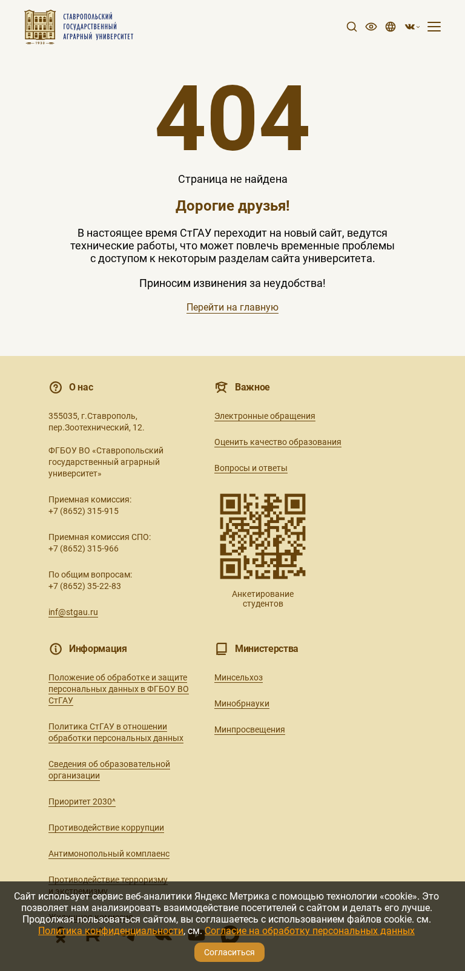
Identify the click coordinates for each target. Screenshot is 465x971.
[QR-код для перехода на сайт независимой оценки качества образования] (262, 536)
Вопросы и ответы (251, 468)
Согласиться (229, 952)
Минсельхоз (238, 677)
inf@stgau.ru (73, 612)
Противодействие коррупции (106, 827)
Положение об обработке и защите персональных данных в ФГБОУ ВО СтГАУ (118, 689)
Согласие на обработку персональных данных (310, 930)
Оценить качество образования (277, 442)
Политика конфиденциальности (110, 930)
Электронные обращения (264, 416)
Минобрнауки (241, 703)
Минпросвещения (249, 729)
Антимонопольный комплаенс (109, 853)
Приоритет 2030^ (82, 801)
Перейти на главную (232, 307)
